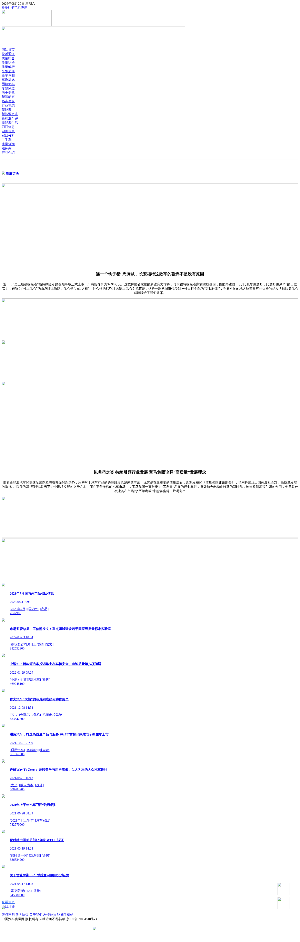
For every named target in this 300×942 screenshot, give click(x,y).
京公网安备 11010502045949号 (118, 929)
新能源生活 (10, 122)
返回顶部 (8, 906)
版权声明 (8, 914)
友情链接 (49, 914)
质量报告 (8, 58)
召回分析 (8, 135)
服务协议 (22, 914)
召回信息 (8, 127)
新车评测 (8, 75)
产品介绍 (8, 152)
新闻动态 (8, 97)
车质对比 (8, 79)
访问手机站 (65, 914)
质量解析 (8, 67)
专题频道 (8, 88)
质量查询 (8, 144)
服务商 (6, 148)
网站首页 (8, 49)
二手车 (6, 139)
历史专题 (8, 92)
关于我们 (35, 914)
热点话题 (8, 101)
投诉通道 (8, 54)
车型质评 (8, 71)
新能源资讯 (10, 114)
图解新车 (8, 84)
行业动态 (8, 105)
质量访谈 (8, 62)
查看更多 (8, 902)
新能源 (6, 109)
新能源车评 (10, 118)
